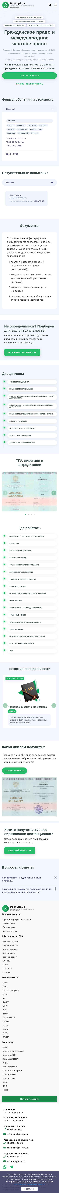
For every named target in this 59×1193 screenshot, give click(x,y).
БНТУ (5, 1033)
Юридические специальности (29, 18)
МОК (5, 1082)
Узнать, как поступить (29, 83)
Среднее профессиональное (17, 919)
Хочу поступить (14, 770)
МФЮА (6, 1021)
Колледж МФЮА (10, 1059)
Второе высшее (10, 941)
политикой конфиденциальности (29, 1184)
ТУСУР (6, 1014)
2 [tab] (28, 514)
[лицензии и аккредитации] (30, 491)
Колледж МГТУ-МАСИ (13, 1051)
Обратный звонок (18, 850)
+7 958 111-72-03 (14, 1129)
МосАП (6, 1029)
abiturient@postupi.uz (17, 1134)
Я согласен (29, 1188)
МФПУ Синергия (11, 990)
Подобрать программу (20, 352)
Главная (6, 50)
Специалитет (10, 927)
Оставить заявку (29, 75)
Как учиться (9, 953)
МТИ (5, 994)
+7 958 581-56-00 (15, 1143)
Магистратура (10, 931)
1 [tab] (25, 514)
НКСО (5, 1090)
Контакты (7, 968)
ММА (5, 1006)
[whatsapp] (5, 1167)
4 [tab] (34, 514)
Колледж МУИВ (10, 1067)
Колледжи (7, 1042)
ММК (5, 1047)
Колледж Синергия (12, 1070)
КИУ (5, 1010)
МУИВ (5, 1025)
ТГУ (4, 998)
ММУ (5, 983)
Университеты (10, 977)
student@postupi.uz (16, 1161)
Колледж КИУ (9, 1055)
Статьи (6, 972)
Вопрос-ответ (10, 957)
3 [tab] (31, 514)
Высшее (9, 182)
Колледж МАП (9, 1078)
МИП (5, 987)
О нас (5, 965)
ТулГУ (6, 1002)
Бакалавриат (9, 923)
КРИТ (5, 1063)
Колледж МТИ (9, 1074)
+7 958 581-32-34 (15, 1156)
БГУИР (6, 1037)
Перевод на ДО (10, 945)
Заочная (10, 108)
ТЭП (5, 1086)
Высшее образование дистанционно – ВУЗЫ (33, 50)
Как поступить (10, 949)
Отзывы (6, 961)
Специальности (11, 914)
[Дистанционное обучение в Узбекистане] (19, 5)
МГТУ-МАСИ (9, 1018)
